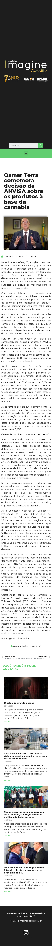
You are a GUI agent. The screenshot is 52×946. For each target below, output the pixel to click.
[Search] (40, 145)
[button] (26, 153)
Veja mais (7, 721)
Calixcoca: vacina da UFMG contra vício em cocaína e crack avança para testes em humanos (25, 756)
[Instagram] (26, 932)
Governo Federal (21, 646)
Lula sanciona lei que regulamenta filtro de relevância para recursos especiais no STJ (24, 870)
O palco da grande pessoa (19, 703)
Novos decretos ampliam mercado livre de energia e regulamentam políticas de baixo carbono (24, 814)
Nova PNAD (35, 646)
